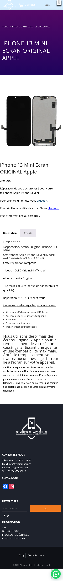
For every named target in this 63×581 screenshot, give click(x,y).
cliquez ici (42, 200)
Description (10, 232)
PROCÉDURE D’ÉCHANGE (15, 534)
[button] (59, 2)
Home (5, 26)
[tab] (28, 233)
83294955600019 (17, 471)
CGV (4, 527)
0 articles (30, 4)
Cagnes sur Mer (20, 467)
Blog (21, 555)
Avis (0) (28, 232)
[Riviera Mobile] (8, 4)
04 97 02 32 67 (23, 460)
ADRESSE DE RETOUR (13, 538)
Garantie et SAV (10, 531)
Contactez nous (36, 555)
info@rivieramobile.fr (20, 463)
